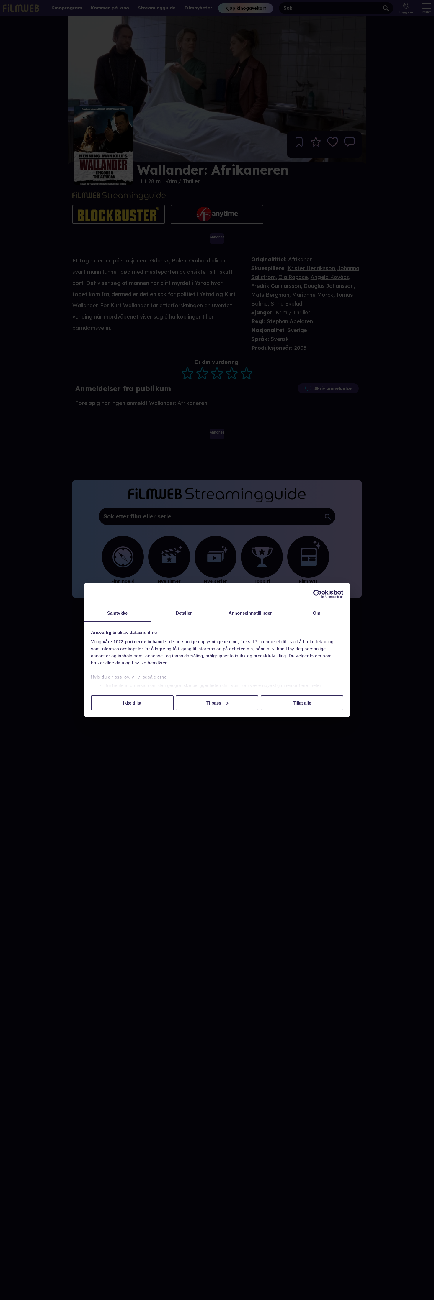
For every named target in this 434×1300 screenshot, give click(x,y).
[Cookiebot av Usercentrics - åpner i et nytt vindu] (317, 594)
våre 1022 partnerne (124, 641)
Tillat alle (302, 702)
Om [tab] (316, 612)
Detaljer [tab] (184, 612)
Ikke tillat (132, 702)
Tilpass (213, 702)
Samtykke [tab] (117, 612)
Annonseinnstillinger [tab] (250, 612)
